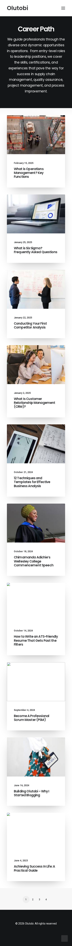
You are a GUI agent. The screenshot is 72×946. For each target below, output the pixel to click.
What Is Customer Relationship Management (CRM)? (34, 402)
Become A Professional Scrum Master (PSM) (31, 718)
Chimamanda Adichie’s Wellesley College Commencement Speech (33, 561)
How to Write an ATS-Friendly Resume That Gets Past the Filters (36, 640)
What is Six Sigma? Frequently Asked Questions (35, 250)
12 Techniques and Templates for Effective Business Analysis (32, 482)
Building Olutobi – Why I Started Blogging (31, 793)
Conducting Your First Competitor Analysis (30, 325)
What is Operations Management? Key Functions (29, 173)
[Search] (52, 8)
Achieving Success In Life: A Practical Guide (34, 868)
